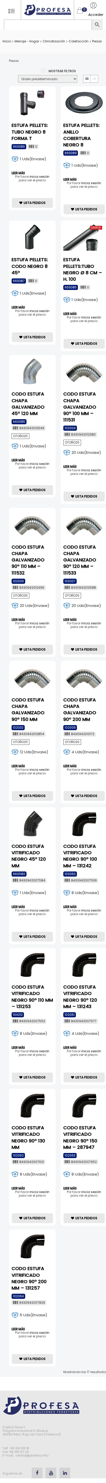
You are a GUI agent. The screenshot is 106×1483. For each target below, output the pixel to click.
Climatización (54, 41)
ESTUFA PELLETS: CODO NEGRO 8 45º (30, 266)
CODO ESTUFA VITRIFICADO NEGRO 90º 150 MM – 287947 (80, 1137)
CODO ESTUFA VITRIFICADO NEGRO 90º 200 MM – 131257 (29, 1278)
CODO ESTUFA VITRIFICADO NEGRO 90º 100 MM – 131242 (80, 856)
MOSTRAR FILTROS (62, 71)
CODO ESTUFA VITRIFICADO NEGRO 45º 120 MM (29, 856)
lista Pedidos (35, 203)
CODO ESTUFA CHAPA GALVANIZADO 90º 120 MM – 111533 (79, 560)
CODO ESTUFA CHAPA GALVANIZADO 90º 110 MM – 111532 (28, 560)
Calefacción (79, 41)
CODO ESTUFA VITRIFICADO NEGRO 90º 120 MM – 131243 (80, 997)
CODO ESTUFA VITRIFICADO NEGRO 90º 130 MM (28, 1137)
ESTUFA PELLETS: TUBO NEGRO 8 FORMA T (30, 131)
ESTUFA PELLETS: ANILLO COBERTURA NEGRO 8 (81, 135)
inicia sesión (39, 176)
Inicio (7, 41)
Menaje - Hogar (27, 41)
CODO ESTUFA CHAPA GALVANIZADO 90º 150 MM (28, 709)
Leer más (18, 173)
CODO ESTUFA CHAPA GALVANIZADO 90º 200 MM (79, 709)
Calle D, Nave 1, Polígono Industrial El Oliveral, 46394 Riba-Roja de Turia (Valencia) (32, 1431)
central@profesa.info (31, 1455)
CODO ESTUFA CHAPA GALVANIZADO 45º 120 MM (28, 404)
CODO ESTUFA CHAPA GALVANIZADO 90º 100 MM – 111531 (79, 407)
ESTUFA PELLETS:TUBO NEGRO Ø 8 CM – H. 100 (82, 269)
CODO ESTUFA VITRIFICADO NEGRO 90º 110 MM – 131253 (32, 997)
